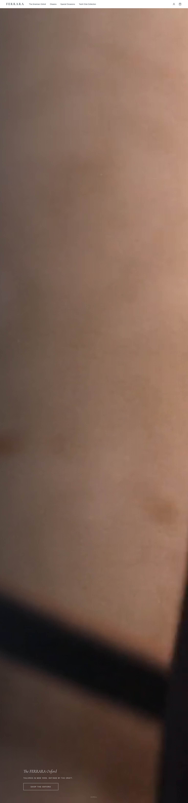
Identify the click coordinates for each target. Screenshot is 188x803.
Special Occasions (67, 4)
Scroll (94, 797)
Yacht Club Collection (87, 4)
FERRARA (15, 4)
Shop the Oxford (41, 787)
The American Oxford (37, 4)
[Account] (174, 4)
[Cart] (180, 4)
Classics (53, 4)
